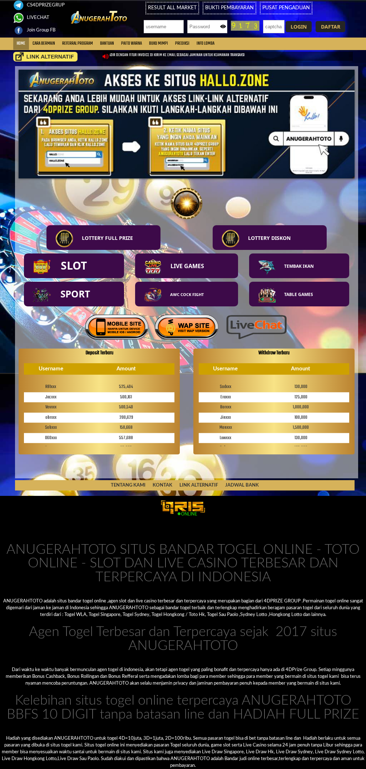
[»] (45, 56)
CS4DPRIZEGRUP (45, 5)
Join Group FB (40, 30)
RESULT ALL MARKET (172, 7)
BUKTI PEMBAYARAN (229, 7)
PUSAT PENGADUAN (286, 7)
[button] (299, 26)
